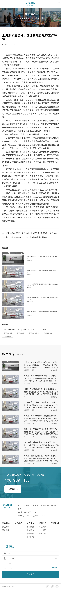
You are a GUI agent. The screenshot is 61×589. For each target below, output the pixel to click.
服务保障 (30, 537)
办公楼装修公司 (7, 336)
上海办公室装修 (42, 329)
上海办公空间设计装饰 (34, 333)
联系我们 (55, 523)
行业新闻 (42, 527)
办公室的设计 (43, 138)
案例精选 (6, 523)
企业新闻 (42, 530)
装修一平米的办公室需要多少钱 (11, 329)
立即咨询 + (13, 489)
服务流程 (30, 534)
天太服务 (30, 523)
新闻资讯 (43, 523)
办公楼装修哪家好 (48, 333)
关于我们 (18, 523)
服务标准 (30, 530)
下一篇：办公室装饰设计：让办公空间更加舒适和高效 (25, 237)
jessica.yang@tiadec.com (34, 516)
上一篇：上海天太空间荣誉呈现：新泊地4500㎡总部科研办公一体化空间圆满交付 (30, 233)
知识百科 (42, 534)
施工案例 (5, 527)
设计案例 (5, 530)
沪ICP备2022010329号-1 (8, 586)
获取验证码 (54, 568)
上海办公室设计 (20, 333)
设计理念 (30, 527)
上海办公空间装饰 (8, 333)
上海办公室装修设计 (11, 134)
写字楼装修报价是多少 (28, 329)
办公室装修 (40, 61)
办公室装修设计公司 (44, 169)
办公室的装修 (18, 127)
